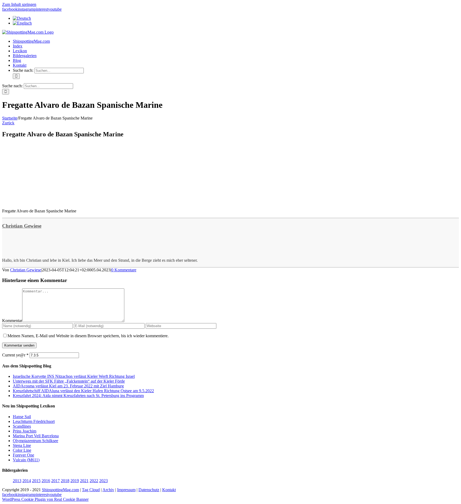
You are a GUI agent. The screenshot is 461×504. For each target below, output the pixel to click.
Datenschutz (148, 489)
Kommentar (12, 320)
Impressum (126, 489)
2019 (74, 480)
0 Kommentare (123, 270)
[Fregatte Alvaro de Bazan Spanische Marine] (42, 202)
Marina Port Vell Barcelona (36, 436)
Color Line (22, 450)
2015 (36, 480)
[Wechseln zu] (22, 18)
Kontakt (169, 489)
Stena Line (22, 445)
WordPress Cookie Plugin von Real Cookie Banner (45, 499)
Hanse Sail (22, 416)
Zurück (8, 123)
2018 (65, 480)
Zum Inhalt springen (19, 4)
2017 (55, 480)
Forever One (23, 455)
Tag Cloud (91, 489)
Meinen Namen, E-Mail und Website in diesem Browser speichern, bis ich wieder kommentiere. (88, 336)
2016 (46, 480)
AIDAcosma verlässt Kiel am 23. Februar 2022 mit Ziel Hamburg (68, 386)
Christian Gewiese (21, 226)
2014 (26, 480)
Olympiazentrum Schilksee (35, 440)
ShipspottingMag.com (60, 489)
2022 (94, 480)
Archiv (108, 489)
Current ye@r (15, 355)
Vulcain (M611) (26, 460)
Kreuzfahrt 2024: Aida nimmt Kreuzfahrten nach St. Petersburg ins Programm (78, 395)
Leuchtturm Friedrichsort (34, 421)
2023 (103, 480)
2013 (17, 480)
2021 (84, 480)
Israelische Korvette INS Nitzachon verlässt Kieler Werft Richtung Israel (74, 376)
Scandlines (22, 426)
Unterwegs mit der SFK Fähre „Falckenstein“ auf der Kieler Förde (69, 381)
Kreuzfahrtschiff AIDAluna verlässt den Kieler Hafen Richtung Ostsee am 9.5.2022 (83, 390)
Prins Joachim (24, 431)
